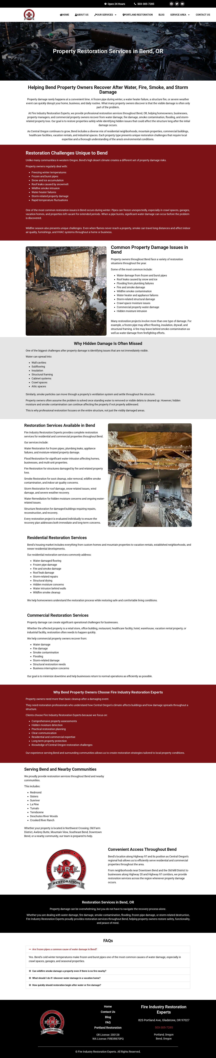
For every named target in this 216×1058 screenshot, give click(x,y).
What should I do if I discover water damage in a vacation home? (66, 978)
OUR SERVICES (105, 14)
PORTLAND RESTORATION (138, 14)
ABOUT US (82, 14)
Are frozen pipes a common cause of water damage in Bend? (64, 949)
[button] (108, 949)
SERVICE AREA (178, 14)
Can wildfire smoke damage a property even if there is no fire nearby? (69, 971)
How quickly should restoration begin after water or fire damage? (66, 985)
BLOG (161, 14)
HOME (65, 14)
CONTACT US (203, 14)
